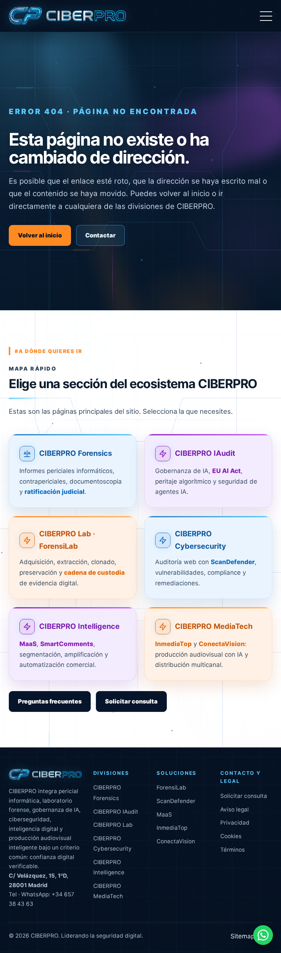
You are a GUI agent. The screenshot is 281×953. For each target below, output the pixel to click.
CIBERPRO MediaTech (214, 626)
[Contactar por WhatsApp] (263, 935)
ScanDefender (176, 801)
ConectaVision (176, 841)
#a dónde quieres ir (48, 351)
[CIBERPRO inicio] (67, 16)
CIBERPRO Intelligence (79, 626)
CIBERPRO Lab (113, 824)
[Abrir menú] (266, 16)
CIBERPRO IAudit (205, 453)
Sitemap (243, 936)
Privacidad (235, 822)
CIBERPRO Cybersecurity (200, 540)
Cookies (230, 836)
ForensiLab (171, 787)
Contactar (100, 235)
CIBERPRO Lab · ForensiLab (67, 540)
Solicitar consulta (131, 701)
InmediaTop (172, 827)
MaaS (164, 814)
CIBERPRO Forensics (75, 453)
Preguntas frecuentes (50, 701)
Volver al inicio (40, 235)
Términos (232, 849)
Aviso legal (234, 809)
